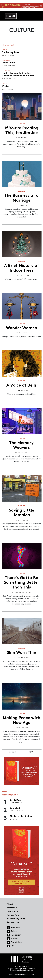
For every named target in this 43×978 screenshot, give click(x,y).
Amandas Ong (21, 452)
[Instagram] (8, 935)
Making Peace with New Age (21, 719)
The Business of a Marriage (21, 197)
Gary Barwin (7, 89)
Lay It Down (8, 62)
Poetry (5, 83)
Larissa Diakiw (16, 811)
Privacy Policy (13, 915)
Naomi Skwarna (9, 55)
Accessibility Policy (16, 918)
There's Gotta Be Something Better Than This (21, 582)
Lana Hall (14, 819)
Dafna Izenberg (21, 390)
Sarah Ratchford (21, 275)
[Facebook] (8, 927)
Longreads (6, 60)
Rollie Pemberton (21, 520)
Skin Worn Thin (21, 652)
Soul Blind (15, 807)
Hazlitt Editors (9, 79)
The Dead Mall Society (21, 816)
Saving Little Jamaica (21, 512)
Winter (5, 85)
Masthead (12, 907)
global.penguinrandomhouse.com (21, 974)
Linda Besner (21, 205)
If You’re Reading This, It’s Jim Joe (21, 130)
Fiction (5, 50)
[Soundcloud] (8, 942)
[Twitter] (8, 931)
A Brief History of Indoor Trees (21, 267)
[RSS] (8, 946)
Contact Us (12, 911)
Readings (6, 71)
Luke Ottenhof (8, 66)
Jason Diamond (21, 727)
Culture (21, 123)
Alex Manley (21, 138)
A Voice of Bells (21, 385)
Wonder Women (21, 327)
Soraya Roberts (22, 333)
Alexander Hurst (21, 657)
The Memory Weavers (21, 444)
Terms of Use (13, 922)
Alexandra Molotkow (21, 592)
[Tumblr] (8, 938)
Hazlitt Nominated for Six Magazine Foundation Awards (18, 74)
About (10, 904)
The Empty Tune (10, 52)
